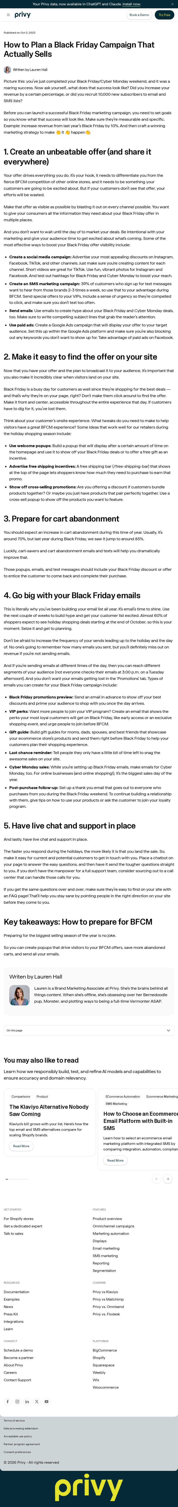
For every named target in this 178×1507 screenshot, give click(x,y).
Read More (23, 1147)
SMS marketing (105, 1256)
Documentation (16, 1292)
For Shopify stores (18, 1218)
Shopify (99, 1357)
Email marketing (106, 1248)
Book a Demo (139, 15)
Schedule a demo (18, 1350)
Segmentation (104, 1270)
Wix (96, 1380)
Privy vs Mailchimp (108, 1299)
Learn (8, 1329)
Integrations (13, 1321)
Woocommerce (106, 1387)
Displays (99, 1241)
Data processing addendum (21, 1428)
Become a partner (19, 1357)
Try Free (164, 15)
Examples (11, 1299)
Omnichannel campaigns (113, 1226)
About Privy (13, 1365)
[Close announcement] (172, 4)
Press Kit (11, 1314)
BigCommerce (105, 1350)
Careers (10, 1372)
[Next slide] (167, 1179)
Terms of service (14, 1420)
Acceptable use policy (18, 1436)
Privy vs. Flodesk (106, 1314)
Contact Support (17, 1380)
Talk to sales (13, 1233)
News (8, 1307)
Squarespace (103, 1365)
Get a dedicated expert (23, 1226)
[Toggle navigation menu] (8, 14)
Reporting (101, 1263)
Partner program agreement (22, 1444)
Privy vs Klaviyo (105, 1292)
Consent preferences (17, 1452)
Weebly (99, 1372)
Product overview (107, 1218)
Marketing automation (111, 1233)
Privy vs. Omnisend (108, 1307)
